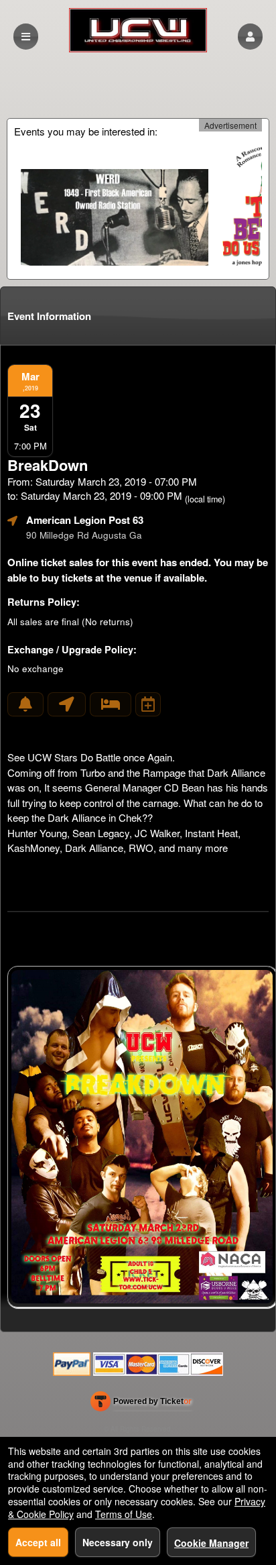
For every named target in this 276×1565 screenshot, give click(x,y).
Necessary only (117, 1542)
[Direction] (66, 704)
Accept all (38, 1542)
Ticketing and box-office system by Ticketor (141, 1404)
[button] (250, 36)
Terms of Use (123, 1514)
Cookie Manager (211, 1543)
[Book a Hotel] (110, 704)
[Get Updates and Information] (25, 704)
